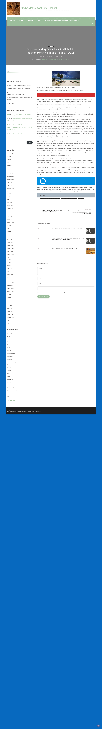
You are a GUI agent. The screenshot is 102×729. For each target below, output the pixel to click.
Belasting (56, 18)
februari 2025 (10, 205)
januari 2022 (10, 311)
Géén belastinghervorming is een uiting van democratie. (19, 85)
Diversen (21, 20)
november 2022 (10, 282)
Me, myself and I (13, 18)
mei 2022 (9, 300)
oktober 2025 (10, 182)
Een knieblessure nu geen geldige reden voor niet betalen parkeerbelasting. (62, 20)
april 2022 (9, 302)
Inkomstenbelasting (11, 362)
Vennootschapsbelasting (12, 390)
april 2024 (9, 234)
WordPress (39, 411)
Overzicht (22, 18)
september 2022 (10, 288)
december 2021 (10, 314)
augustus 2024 (10, 222)
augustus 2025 (10, 188)
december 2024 (10, 211)
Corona (80, 18)
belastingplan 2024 (44, 198)
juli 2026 (9, 156)
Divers (8, 347)
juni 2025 (9, 193)
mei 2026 (9, 162)
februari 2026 (10, 171)
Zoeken (9, 140)
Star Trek (72, 18)
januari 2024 (10, 242)
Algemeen (29, 18)
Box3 (8, 341)
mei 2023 (9, 265)
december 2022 (10, 279)
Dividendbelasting (11, 353)
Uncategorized (10, 387)
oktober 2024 (10, 216)
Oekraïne (9, 370)
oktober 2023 (10, 251)
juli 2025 (9, 191)
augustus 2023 (10, 257)
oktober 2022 (10, 285)
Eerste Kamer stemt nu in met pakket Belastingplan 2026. (65, 248)
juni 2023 (9, 262)
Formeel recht (10, 356)
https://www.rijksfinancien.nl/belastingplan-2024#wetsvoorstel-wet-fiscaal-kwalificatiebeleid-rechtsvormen (60, 90)
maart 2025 (9, 202)
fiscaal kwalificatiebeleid (66, 198)
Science (64, 18)
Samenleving (12, 20)
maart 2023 (9, 271)
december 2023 (10, 245)
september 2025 (10, 185)
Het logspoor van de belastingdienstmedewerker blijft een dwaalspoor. (68, 228)
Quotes (38, 20)
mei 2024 (9, 231)
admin (43, 56)
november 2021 (10, 317)
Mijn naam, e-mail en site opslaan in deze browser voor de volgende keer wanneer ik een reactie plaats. (60, 292)
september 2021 (10, 320)
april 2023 (9, 268)
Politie (8, 373)
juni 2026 (9, 159)
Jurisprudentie (46, 18)
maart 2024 (9, 237)
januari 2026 (10, 173)
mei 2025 (9, 196)
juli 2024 (9, 225)
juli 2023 (9, 259)
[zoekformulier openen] (92, 23)
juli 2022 (9, 294)
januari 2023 (10, 277)
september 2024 (10, 219)
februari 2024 (10, 239)
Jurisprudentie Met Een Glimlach (39, 7)
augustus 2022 (10, 291)
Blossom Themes (23, 411)
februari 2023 (10, 274)
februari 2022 (10, 308)
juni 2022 (9, 297)
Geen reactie (59, 56)
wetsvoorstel (80, 198)
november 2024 (10, 214)
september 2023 (10, 254)
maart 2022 (9, 305)
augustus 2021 (10, 323)
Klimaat (88, 18)
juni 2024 (9, 228)
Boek (37, 18)
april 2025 (9, 199)
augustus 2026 (10, 153)
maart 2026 (9, 168)
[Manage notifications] (98, 726)
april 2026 (9, 165)
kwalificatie (74, 198)
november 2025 (10, 179)
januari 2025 (10, 208)
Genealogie (30, 20)
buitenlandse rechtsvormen (54, 198)
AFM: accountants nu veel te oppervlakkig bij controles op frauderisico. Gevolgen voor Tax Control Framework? (68, 239)
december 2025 (10, 176)
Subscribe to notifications (12, 75)
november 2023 (10, 248)
